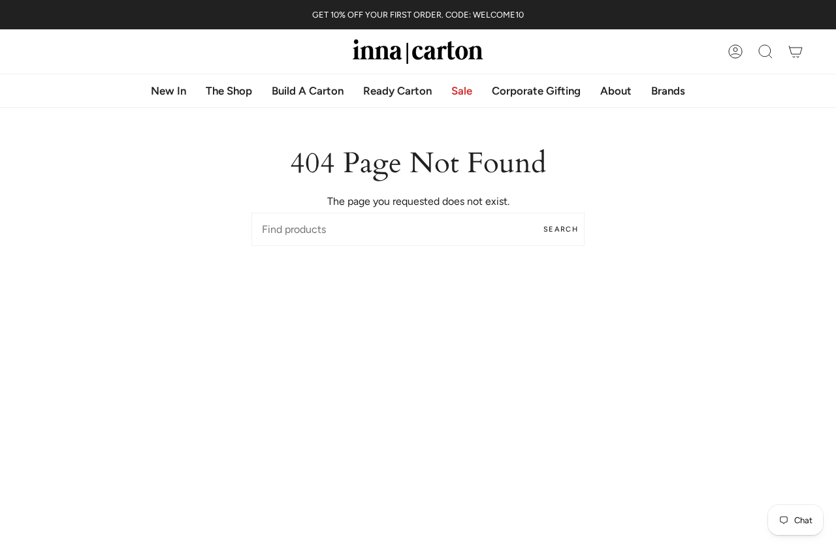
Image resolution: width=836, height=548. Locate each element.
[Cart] (795, 51)
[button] (615, 90)
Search (560, 229)
